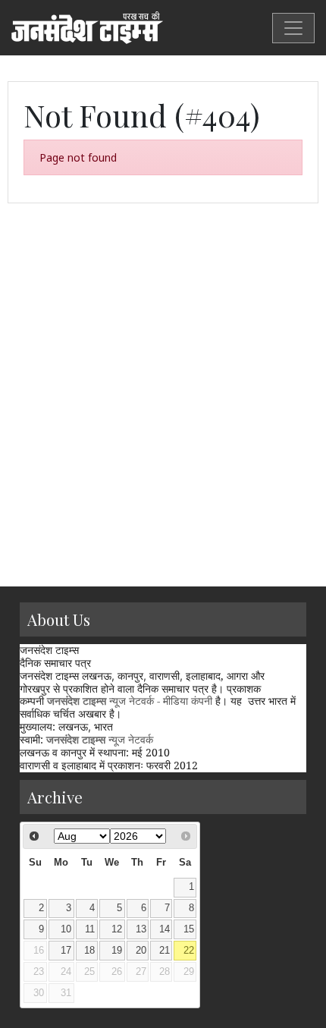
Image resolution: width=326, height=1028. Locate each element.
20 (141, 950)
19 (116, 950)
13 (141, 929)
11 (90, 929)
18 (89, 950)
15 (188, 929)
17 (66, 950)
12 (116, 929)
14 (164, 929)
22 (188, 950)
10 (66, 929)
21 (164, 950)
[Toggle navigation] (293, 28)
